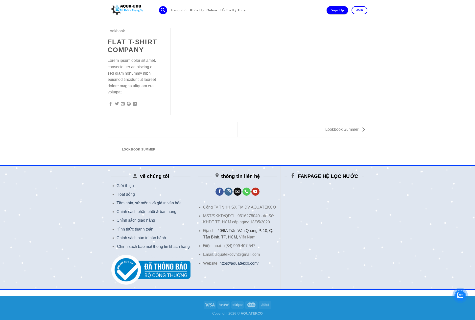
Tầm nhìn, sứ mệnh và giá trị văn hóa (149, 203)
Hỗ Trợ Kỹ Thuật (233, 10)
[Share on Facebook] (111, 104)
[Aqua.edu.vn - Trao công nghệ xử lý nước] (129, 10)
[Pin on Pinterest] (129, 104)
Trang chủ (179, 10)
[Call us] (246, 192)
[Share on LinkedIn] (135, 104)
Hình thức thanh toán (135, 229)
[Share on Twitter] (117, 104)
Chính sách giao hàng (136, 220)
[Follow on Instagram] (228, 192)
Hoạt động (126, 194)
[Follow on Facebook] (219, 192)
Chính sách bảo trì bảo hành (141, 238)
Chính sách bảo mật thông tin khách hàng (153, 246)
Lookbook (116, 31)
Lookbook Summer (342, 129)
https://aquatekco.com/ (239, 263)
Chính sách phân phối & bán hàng (146, 212)
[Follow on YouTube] (255, 192)
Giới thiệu (125, 186)
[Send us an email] (238, 192)
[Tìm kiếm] (163, 10)
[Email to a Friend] (123, 104)
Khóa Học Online (203, 10)
